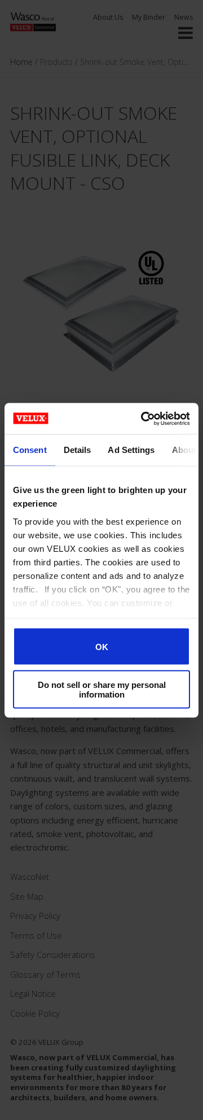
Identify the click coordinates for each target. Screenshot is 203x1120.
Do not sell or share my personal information (102, 689)
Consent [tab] (30, 450)
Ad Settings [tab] (131, 450)
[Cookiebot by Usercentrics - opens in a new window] (143, 418)
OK (101, 646)
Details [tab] (77, 450)
